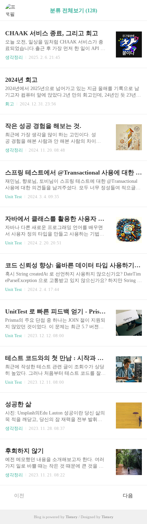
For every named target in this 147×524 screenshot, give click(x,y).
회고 (9, 103)
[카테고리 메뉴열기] (135, 10)
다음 (128, 495)
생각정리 (14, 57)
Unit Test (13, 196)
